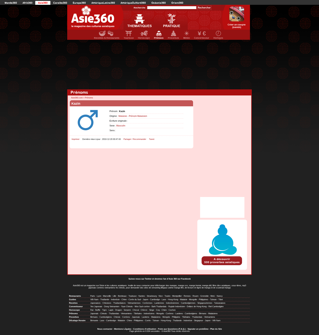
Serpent (127, 310)
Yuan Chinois (127, 306)
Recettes (73, 303)
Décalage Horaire (77, 320)
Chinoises (106, 303)
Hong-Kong (173, 299)
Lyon (99, 296)
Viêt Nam (94, 299)
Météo (186, 38)
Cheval (136, 310)
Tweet (151, 139)
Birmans (202, 313)
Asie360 (43, 2)
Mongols (160, 313)
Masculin (120, 125)
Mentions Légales (122, 329)
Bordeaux (122, 296)
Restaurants (75, 296)
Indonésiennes (172, 303)
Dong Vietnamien (111, 306)
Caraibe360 (60, 2)
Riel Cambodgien (216, 306)
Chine (124, 299)
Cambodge (155, 299)
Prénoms (159, 38)
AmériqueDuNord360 (133, 2)
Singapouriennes (204, 303)
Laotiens (179, 313)
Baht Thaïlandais (159, 306)
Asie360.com (77, 98)
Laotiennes (159, 303)
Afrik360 (27, 2)
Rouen (195, 296)
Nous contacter (104, 329)
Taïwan (213, 299)
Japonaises (95, 303)
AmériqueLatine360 (103, 2)
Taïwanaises (219, 303)
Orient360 (177, 2)
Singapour (198, 320)
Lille (114, 296)
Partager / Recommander (135, 139)
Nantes (141, 296)
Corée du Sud (134, 299)
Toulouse (132, 296)
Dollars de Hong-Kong (197, 306)
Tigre (104, 310)
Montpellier (177, 296)
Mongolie (193, 299)
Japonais (94, 313)
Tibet (220, 299)
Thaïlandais (114, 313)
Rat (91, 310)
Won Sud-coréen (142, 306)
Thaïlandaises (119, 303)
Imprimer (76, 139)
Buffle (97, 310)
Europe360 (79, 2)
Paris (92, 296)
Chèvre (144, 310)
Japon (145, 299)
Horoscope (144, 38)
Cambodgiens (191, 313)
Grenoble (204, 296)
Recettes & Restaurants (106, 38)
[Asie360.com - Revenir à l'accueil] (95, 17)
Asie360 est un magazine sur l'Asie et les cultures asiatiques (100, 285)
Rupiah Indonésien (176, 306)
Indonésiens (149, 313)
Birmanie (94, 320)
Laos (164, 299)
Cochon (172, 310)
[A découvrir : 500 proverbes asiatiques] (222, 265)
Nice (161, 296)
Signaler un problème (198, 329)
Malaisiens (213, 313)
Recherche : (140, 7)
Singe (151, 310)
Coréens (170, 313)
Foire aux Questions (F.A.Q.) (172, 329)
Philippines (203, 299)
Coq (158, 310)
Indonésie (115, 299)
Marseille (107, 296)
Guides (72, 299)
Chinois (103, 313)
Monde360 (11, 3)
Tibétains (138, 313)
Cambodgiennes (188, 303)
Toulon (167, 296)
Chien (164, 310)
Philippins (176, 317)
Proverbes (173, 38)
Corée (148, 320)
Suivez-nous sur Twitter (140, 279)
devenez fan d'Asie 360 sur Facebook (173, 279)
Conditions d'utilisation (144, 329)
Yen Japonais (96, 306)
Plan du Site (216, 329)
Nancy (220, 296)
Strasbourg (152, 296)
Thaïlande (104, 299)
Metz (212, 296)
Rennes (187, 296)
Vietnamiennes (134, 303)
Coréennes (147, 303)
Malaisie (123, 116)
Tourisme (129, 38)
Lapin (111, 310)
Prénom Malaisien (138, 116)
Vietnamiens (126, 313)
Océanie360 (158, 2)
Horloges (218, 38)
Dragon (118, 310)
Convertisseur (201, 38)
